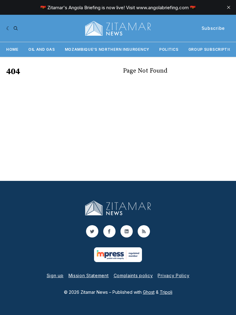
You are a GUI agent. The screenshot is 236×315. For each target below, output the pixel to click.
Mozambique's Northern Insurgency (107, 49)
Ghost (149, 292)
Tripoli (166, 292)
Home (12, 49)
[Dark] (8, 28)
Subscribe (213, 28)
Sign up (55, 275)
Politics (169, 49)
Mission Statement (89, 275)
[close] (229, 7)
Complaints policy (133, 275)
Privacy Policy (173, 275)
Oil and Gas (41, 49)
